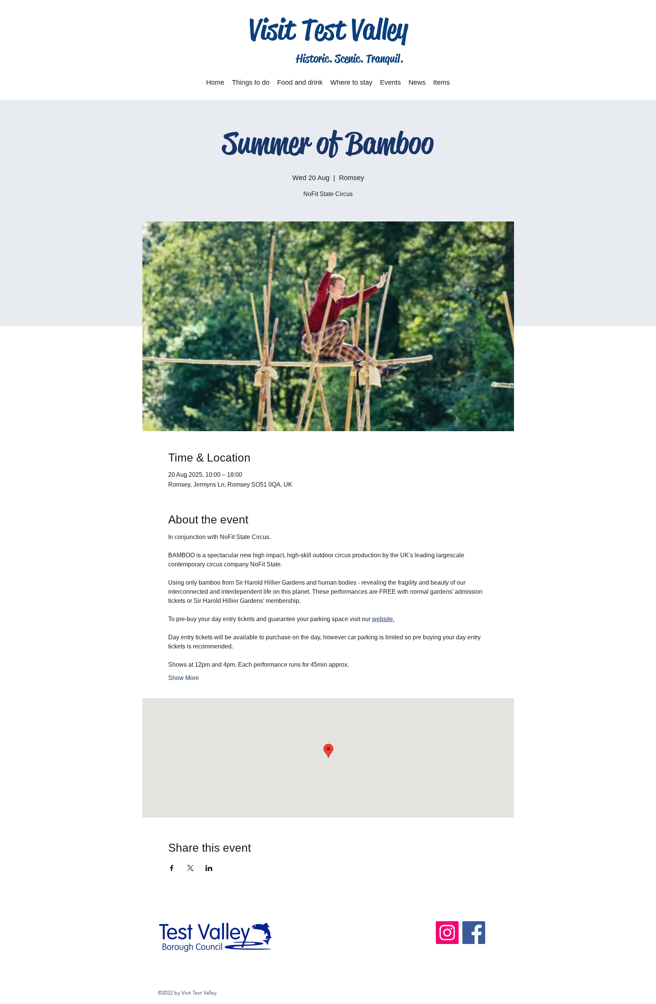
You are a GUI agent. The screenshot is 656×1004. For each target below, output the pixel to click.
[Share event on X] (190, 868)
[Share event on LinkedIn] (209, 868)
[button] (250, 82)
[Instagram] (447, 932)
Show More (183, 678)
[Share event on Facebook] (171, 868)
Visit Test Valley (328, 29)
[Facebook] (473, 932)
